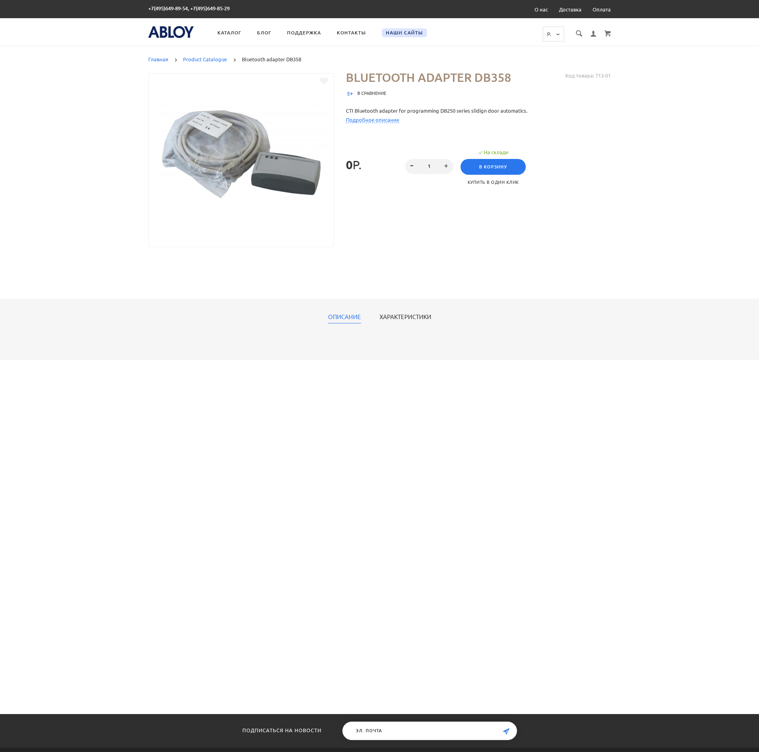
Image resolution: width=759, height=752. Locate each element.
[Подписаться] (506, 731)
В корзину (493, 166)
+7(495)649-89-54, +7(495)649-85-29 (189, 8)
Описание (344, 317)
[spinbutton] (429, 166)
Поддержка (304, 32)
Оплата (602, 9)
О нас (541, 9)
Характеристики (405, 317)
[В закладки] (324, 81)
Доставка (570, 9)
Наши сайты (404, 32)
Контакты (351, 32)
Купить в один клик (493, 182)
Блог (264, 32)
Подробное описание (372, 120)
